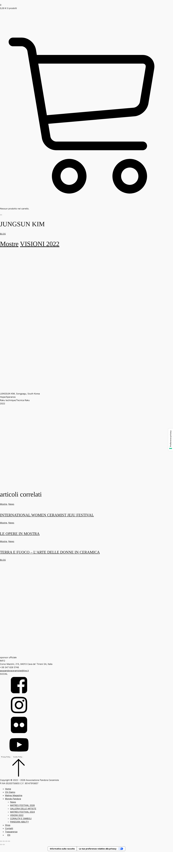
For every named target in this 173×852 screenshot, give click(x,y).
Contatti (9, 828)
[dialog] (86, 812)
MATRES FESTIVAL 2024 (22, 812)
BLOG (3, 234)
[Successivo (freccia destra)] (4, 844)
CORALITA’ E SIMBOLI (21, 818)
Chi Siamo (10, 792)
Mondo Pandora (13, 798)
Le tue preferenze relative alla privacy (97, 848)
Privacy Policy (5, 757)
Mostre (9, 243)
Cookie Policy (17, 757)
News (11, 504)
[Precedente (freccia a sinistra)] (1, 844)
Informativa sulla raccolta (62, 848)
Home (8, 789)
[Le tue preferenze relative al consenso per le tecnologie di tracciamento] (170, 439)
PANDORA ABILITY (19, 822)
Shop (7, 825)
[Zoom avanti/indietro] (1, 841)
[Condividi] (6, 841)
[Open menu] (1, 214)
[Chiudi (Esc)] (9, 841)
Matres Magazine (13, 795)
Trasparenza (11, 831)
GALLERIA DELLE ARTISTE (23, 808)
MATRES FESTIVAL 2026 (22, 805)
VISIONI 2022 (39, 243)
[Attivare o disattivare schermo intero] (4, 841)
